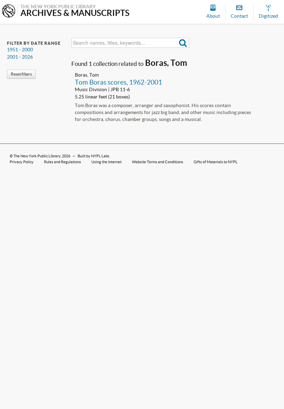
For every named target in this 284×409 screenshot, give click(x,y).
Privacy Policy (22, 162)
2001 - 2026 (20, 57)
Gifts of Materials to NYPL (216, 162)
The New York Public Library (37, 156)
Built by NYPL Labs (93, 156)
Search (183, 43)
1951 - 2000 (20, 49)
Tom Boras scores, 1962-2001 (118, 82)
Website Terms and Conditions (157, 162)
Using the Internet (106, 162)
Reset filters (21, 74)
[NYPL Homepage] (8, 11)
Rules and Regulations (62, 162)
